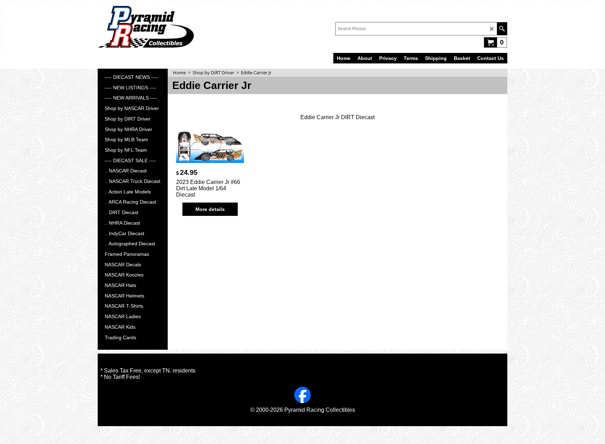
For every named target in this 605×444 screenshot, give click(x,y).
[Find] (502, 28)
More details (210, 209)
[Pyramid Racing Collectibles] (146, 27)
